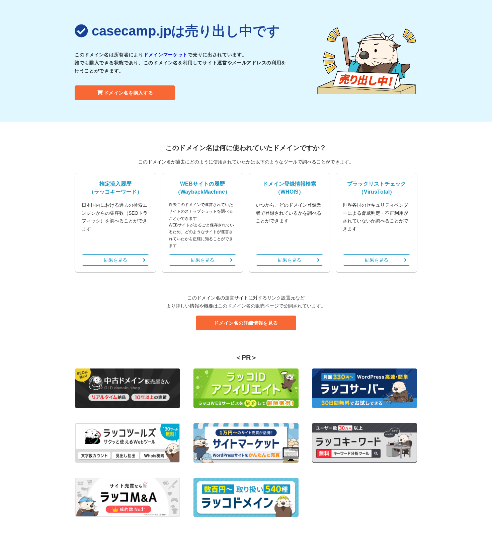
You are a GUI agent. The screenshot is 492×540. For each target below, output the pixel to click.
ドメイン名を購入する (128, 92)
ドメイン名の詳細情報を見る (246, 323)
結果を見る (115, 260)
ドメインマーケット (166, 54)
